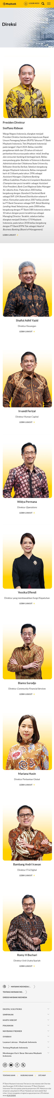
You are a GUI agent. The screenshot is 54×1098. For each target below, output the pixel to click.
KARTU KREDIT (10, 1020)
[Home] (4, 986)
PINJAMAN (8, 1026)
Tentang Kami (9, 1075)
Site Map (42, 1075)
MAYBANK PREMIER (12, 1031)
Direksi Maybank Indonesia (15, 997)
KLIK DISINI (11, 1095)
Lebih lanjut (9, 235)
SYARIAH (7, 1037)
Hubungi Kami (26, 1075)
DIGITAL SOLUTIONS (12, 1009)
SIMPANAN (8, 1015)
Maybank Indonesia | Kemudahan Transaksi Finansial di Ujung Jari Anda (21, 987)
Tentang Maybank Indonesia (13, 992)
